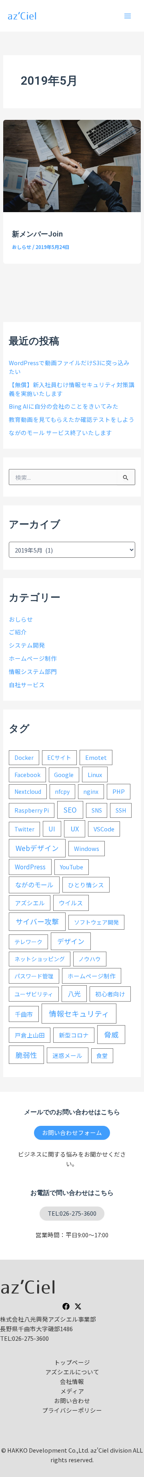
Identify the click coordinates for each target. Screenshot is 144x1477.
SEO (70, 810)
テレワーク (28, 942)
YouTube (71, 867)
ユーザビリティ (33, 994)
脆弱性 (26, 1055)
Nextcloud (27, 791)
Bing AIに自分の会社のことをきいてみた (63, 406)
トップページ (72, 1362)
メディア (72, 1391)
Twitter (24, 829)
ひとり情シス (86, 885)
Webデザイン (37, 848)
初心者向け (110, 994)
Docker (24, 757)
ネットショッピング (39, 959)
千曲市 (24, 1014)
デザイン (70, 941)
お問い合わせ (72, 1400)
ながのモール (34, 884)
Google (64, 775)
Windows (86, 848)
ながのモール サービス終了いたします (60, 432)
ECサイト (59, 757)
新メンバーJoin (37, 234)
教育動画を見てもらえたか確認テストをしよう (71, 419)
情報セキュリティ (79, 1013)
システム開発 (27, 645)
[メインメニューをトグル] (127, 16)
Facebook (27, 775)
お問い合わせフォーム (72, 1132)
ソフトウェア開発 (96, 922)
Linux (95, 774)
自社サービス (27, 684)
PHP (118, 791)
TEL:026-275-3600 (72, 1213)
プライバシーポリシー (72, 1410)
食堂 (102, 1056)
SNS (97, 810)
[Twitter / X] (78, 1306)
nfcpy (62, 791)
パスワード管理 (34, 976)
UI (51, 828)
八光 (74, 993)
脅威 (111, 1034)
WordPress (30, 866)
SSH (121, 810)
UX (74, 828)
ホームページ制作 (33, 658)
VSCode (104, 829)
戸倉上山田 (30, 1035)
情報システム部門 (33, 671)
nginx (90, 791)
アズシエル (30, 903)
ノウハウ (89, 959)
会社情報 (72, 1381)
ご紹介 (18, 632)
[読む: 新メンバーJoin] (72, 165)
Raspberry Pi (31, 810)
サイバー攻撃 (37, 921)
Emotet (96, 757)
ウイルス (71, 902)
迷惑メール (67, 1055)
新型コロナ (74, 1035)
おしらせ (21, 246)
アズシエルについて (72, 1372)
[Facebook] (66, 1306)
